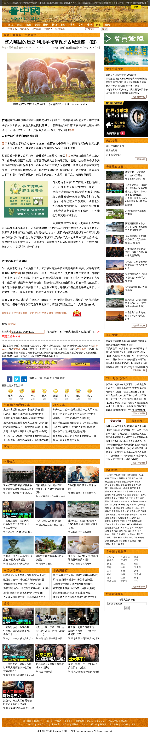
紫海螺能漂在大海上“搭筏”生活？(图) (22, 584)
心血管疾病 (86, 493)
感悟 (125, 541)
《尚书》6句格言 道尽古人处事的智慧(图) (74, 427)
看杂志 (66, 724)
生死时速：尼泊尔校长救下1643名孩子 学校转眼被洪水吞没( (83, 524)
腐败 (116, 501)
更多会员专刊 (139, 96)
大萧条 (79, 671)
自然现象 (36, 29)
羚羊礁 (21, 708)
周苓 (109, 567)
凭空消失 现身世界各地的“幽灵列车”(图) (23, 418)
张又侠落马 (111, 150)
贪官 (142, 498)
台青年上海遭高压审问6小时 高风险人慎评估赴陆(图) (136, 201)
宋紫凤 (110, 557)
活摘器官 (117, 482)
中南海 (121, 498)
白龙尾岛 (115, 524)
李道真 (124, 560)
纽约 (63, 24)
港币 (143, 508)
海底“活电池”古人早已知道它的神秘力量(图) (25, 588)
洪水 (123, 485)
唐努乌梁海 (137, 521)
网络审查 (115, 521)
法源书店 (55, 724)
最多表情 (137, 420)
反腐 (121, 501)
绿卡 (130, 531)
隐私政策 (80, 721)
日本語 (124, 721)
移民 (131, 528)
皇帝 (135, 537)
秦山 (109, 574)
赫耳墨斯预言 (12, 563)
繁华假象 (87, 671)
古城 (67, 155)
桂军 (123, 534)
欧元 (133, 508)
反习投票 (32, 532)
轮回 (41, 563)
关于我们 (57, 721)
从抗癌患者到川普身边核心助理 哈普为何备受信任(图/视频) (136, 239)
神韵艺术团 (43, 724)
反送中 (136, 498)
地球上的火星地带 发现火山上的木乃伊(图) (25, 422)
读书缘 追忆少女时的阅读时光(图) (122, 93)
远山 (123, 564)
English (90, 721)
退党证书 (114, 724)
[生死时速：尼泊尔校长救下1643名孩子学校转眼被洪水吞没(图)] (83, 502)
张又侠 (135, 478)
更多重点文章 (139, 325)
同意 (136, 7)
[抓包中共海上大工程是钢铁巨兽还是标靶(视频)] (18, 682)
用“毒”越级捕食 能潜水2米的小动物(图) (23, 592)
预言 (134, 541)
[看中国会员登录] (126, 38)
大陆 (19, 24)
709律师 (132, 518)
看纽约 (84, 724)
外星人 (108, 544)
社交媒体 (113, 505)
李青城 (137, 574)
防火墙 (121, 518)
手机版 (55, 47)
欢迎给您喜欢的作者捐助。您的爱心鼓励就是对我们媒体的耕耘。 (36, 313)
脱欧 (134, 505)
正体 (62, 47)
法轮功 (108, 521)
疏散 (89, 532)
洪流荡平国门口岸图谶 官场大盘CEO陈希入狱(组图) (136, 277)
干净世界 (53, 638)
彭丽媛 (16, 493)
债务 (143, 505)
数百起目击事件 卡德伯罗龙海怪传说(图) (24, 579)
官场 (28, 24)
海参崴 (132, 511)
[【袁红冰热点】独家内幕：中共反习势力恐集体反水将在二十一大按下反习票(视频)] (18, 502)
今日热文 (9, 461)
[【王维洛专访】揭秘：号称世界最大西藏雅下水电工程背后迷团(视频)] (18, 646)
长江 (113, 485)
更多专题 (141, 159)
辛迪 (136, 581)
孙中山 (133, 534)
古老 (17, 273)
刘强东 (112, 514)
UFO (115, 491)
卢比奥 (141, 475)
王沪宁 (143, 495)
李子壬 (137, 578)
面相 (73, 493)
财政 (118, 511)
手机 (130, 541)
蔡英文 (143, 511)
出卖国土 (109, 482)
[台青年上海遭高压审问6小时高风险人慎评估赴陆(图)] (115, 198)
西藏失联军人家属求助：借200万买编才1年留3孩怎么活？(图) (135, 175)
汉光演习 (109, 488)
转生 (50, 563)
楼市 (113, 511)
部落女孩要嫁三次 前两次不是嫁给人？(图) (75, 436)
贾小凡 (110, 560)
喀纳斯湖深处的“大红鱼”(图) (119, 345)
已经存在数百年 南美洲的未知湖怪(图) (23, 414)
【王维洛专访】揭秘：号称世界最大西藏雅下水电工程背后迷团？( (17, 667)
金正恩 (125, 491)
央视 (122, 528)
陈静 (123, 567)
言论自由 (109, 528)
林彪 (120, 537)
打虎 (125, 501)
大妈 (118, 514)
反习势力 (23, 532)
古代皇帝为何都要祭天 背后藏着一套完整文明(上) (136, 264)
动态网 (125, 724)
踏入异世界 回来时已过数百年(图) (122, 86)
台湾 (138, 511)
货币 (123, 508)
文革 (118, 544)
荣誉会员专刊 (115, 68)
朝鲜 (123, 505)
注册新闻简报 (115, 594)
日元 (138, 508)
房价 (123, 514)
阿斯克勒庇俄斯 (26, 563)
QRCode (33, 378)
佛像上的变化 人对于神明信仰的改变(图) (74, 414)
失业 (41, 671)
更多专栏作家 (139, 586)
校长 (85, 532)
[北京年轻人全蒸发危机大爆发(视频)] (50, 646)
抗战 (128, 534)
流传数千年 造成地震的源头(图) (69, 431)
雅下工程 (10, 675)
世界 (72, 24)
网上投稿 (27, 721)
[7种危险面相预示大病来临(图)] (83, 467)
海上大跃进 (30, 708)
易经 (107, 541)
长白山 (108, 524)
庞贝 (4, 143)
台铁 (124, 482)
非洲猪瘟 (133, 514)
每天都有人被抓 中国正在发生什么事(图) (125, 391)
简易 (136, 557)
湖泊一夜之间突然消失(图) (66, 440)
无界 (134, 724)
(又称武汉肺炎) (120, 475)
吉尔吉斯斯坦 (26, 493)
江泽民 (108, 498)
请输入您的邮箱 (127, 599)
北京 (107, 514)
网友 (58, 496)
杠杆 (107, 508)
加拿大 (129, 505)
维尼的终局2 (87, 638)
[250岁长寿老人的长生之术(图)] (115, 210)
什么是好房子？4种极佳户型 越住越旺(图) (126, 399)
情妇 (107, 501)
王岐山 (132, 491)
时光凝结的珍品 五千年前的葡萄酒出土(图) (25, 427)
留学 (141, 528)
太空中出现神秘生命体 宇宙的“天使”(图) (23, 409)
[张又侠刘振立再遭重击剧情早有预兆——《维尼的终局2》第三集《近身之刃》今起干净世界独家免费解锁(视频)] (83, 609)
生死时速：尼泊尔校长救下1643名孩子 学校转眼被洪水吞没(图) (136, 303)
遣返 (112, 531)
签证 (116, 531)
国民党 (133, 488)
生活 (89, 24)
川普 (129, 475)
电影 (95, 638)
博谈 (54, 24)
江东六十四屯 (125, 521)
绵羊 (71, 130)
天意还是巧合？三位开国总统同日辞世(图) (126, 78)
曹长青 (124, 581)
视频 (107, 24)
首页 (10, 24)
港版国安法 (136, 485)
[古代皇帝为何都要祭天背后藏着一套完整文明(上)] (115, 261)
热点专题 (112, 140)
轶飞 (109, 564)
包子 (89, 563)
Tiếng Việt (113, 721)
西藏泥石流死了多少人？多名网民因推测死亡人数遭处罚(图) (136, 226)
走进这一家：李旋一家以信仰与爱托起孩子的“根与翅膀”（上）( (50, 631)
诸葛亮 (84, 563)
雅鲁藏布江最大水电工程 (28, 675)
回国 (121, 531)
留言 (74, 47)
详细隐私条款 (29, 7)
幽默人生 (114, 541)
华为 (112, 501)
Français (101, 721)
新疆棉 (137, 482)
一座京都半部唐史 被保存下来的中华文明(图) (135, 315)
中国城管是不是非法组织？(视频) (122, 459)
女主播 (117, 528)
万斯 (124, 495)
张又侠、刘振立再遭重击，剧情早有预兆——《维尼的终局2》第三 (82, 631)
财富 (123, 511)
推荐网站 (18, 724)
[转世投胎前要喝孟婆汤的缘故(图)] (50, 538)
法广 (107, 505)
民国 (119, 534)
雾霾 (107, 518)
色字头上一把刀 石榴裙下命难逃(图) (71, 418)
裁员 (73, 671)
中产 (127, 511)
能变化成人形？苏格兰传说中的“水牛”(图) (24, 575)
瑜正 (109, 578)
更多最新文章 (139, 370)
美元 (112, 508)
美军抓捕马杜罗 (114, 154)
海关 (107, 531)
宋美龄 (108, 537)
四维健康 (111, 581)
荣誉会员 (18, 349)
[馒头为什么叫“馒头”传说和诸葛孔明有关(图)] (83, 538)
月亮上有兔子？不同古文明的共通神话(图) (25, 431)
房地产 (108, 511)
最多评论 (115, 420)
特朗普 (134, 475)
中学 (80, 532)
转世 (45, 563)
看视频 (75, 724)
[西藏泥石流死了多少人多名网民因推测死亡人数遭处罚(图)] (115, 223)
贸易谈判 (136, 495)
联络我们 (38, 721)
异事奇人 (48, 29)
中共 (63, 496)
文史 (81, 24)
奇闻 (98, 24)
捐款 (48, 721)
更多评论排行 (139, 462)
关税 (113, 495)
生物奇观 (12, 29)
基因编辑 (113, 518)
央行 (139, 505)
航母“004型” (12, 708)
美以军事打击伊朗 (115, 146)
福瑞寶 (103, 724)
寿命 (113, 544)
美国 (37, 24)
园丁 (109, 571)
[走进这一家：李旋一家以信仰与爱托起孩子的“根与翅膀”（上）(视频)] (50, 609)
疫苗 (118, 485)
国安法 (108, 485)
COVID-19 (114, 478)
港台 (45, 24)
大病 (78, 493)
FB (119, 505)
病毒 (107, 478)
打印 (80, 47)
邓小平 (114, 537)
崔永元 (114, 498)
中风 (93, 493)
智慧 (120, 541)
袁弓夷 (128, 485)
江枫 (123, 578)
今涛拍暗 (125, 557)
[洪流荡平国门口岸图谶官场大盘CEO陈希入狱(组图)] (115, 274)
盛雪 (123, 571)
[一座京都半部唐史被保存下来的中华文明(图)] (115, 312)
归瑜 (136, 560)
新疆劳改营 (137, 524)
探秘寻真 (60, 29)
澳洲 (114, 534)
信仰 (46, 638)
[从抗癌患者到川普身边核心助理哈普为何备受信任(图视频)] (115, 236)
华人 (127, 528)
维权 (126, 518)
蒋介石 (140, 534)
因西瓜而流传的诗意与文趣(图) (121, 75)
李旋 (60, 638)
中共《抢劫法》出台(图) (48, 520)
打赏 (68, 47)
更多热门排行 (139, 413)
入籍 (125, 531)
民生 (134, 531)
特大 (86, 47)
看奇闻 (17, 34)
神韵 (41, 638)
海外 (140, 531)
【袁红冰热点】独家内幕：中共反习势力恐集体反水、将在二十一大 (17, 524)
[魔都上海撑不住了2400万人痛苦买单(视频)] (83, 646)
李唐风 (137, 567)
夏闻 (136, 564)
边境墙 (119, 495)
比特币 (117, 508)
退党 (138, 488)
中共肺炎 (109, 475)
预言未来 (24, 29)
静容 (123, 574)
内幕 (126, 498)
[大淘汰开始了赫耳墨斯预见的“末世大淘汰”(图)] (18, 538)
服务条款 (68, 721)
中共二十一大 (12, 532)
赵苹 (136, 571)
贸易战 (122, 478)
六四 (140, 478)
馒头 (73, 563)
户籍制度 (48, 671)
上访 (138, 518)
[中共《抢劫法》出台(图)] (50, 502)
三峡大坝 (130, 482)
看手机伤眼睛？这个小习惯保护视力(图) (125, 352)
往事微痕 (117, 488)
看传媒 (94, 724)
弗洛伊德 (109, 491)
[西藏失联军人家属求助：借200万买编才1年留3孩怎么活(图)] (115, 172)
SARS (129, 524)
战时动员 (54, 525)
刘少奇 (125, 537)
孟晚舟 (108, 495)
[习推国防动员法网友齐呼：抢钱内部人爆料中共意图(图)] (50, 467)
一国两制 (142, 501)
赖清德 (138, 491)
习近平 (9, 493)
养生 (123, 544)
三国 (78, 563)
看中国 (26, 13)
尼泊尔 (74, 532)
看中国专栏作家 (116, 551)
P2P (144, 514)
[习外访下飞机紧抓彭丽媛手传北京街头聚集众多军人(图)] (18, 467)
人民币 (128, 508)
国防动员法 (50, 496)
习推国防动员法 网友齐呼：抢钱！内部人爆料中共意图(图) (50, 489)
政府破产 (97, 671)
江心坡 (123, 524)
